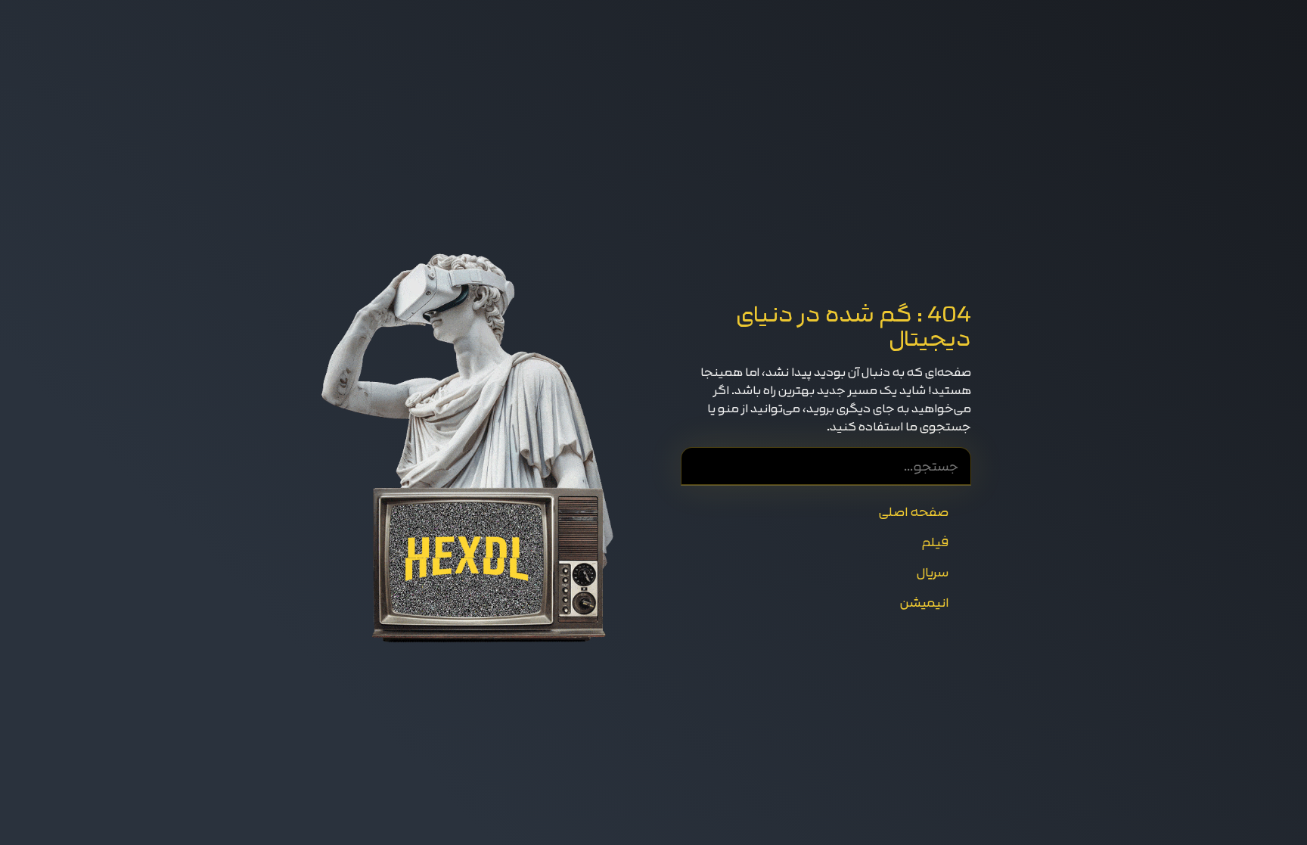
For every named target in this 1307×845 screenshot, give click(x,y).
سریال (932, 572)
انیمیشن (923, 602)
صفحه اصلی (913, 511)
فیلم (934, 542)
